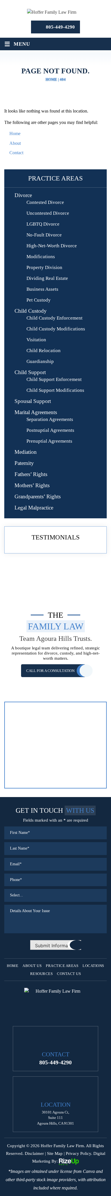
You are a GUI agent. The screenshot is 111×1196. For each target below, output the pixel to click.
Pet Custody (38, 300)
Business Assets (42, 289)
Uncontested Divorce (47, 213)
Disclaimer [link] (34, 1153)
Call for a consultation (50, 671)
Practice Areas (62, 966)
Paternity (24, 463)
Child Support (30, 372)
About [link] (15, 143)
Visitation (36, 339)
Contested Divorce (45, 202)
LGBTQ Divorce (42, 224)
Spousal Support (33, 401)
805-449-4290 (60, 27)
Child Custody (31, 311)
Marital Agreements (36, 412)
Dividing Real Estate (47, 278)
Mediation (26, 452)
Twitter (55, 1017)
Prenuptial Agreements (49, 441)
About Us (32, 966)
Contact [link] (16, 152)
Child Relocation (43, 350)
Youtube (64, 1017)
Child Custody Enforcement (54, 318)
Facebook (46, 1017)
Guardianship (40, 361)
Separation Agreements (49, 419)
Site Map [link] (55, 1153)
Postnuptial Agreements (50, 430)
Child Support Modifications (55, 390)
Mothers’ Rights (32, 485)
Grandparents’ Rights (38, 496)
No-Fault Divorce (44, 235)
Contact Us (69, 974)
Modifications (40, 256)
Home (12, 966)
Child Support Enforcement (54, 379)
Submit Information (55, 945)
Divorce (23, 195)
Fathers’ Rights (31, 474)
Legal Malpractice (34, 508)
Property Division (44, 267)
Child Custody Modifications (55, 329)
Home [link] (14, 133)
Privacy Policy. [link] (79, 1153)
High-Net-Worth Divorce (51, 245)
